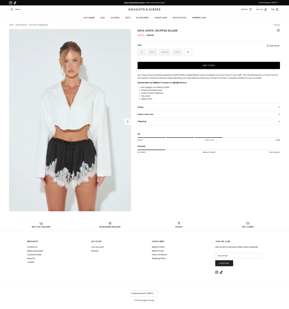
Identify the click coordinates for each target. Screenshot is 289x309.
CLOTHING (115, 17)
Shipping (142, 121)
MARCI (156, 82)
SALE (103, 17)
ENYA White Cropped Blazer (38, 25)
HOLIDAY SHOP (161, 17)
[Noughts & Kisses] (144, 9)
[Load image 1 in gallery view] (70, 120)
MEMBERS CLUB (199, 17)
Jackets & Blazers (21, 25)
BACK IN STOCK (179, 17)
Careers (30, 262)
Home (11, 25)
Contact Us (32, 247)
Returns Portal (158, 247)
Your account (97, 247)
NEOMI (176, 82)
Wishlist (94, 251)
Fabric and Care (145, 114)
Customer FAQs (34, 254)
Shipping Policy (159, 258)
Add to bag (209, 65)
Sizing (140, 107)
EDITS (127, 17)
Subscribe (224, 263)
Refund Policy (158, 251)
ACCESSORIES (142, 17)
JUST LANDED (89, 17)
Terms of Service (159, 254)
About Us (31, 258)
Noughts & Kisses (147, 300)
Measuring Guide (35, 251)
